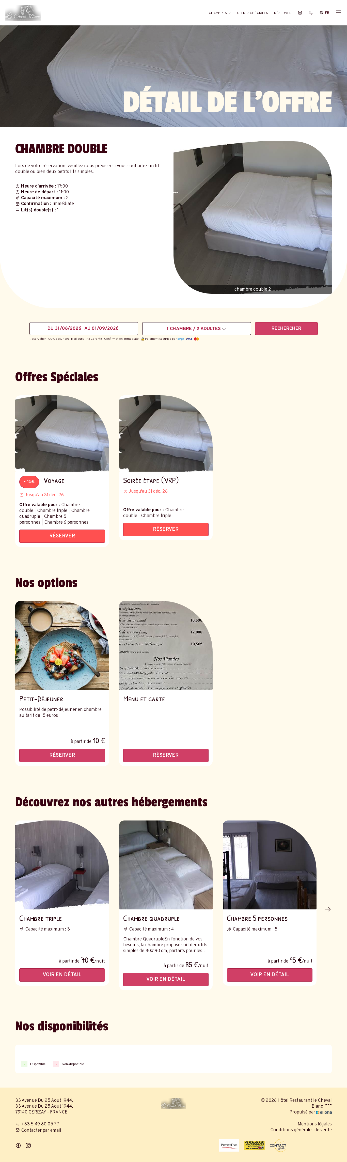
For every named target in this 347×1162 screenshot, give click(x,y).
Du (51, 329)
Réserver (283, 13)
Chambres (218, 13)
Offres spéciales (252, 13)
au (87, 329)
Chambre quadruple (151, 917)
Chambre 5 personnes (257, 917)
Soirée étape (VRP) (151, 480)
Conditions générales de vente (301, 1130)
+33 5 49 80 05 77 (40, 1124)
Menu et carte (144, 698)
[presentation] (328, 909)
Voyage (54, 480)
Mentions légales (315, 1124)
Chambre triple (40, 917)
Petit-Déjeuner (41, 698)
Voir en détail (62, 975)
